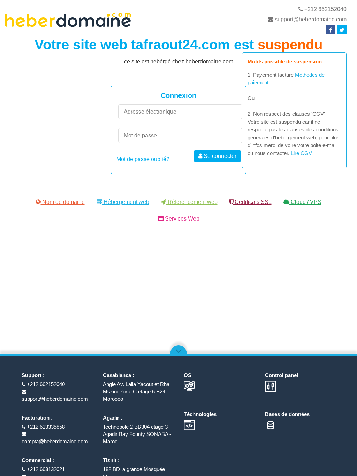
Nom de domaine (63, 202)
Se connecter (219, 156)
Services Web (181, 219)
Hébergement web (125, 202)
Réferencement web (192, 202)
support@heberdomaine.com (310, 19)
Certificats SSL (252, 202)
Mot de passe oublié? (142, 159)
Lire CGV (301, 153)
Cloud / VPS (305, 202)
